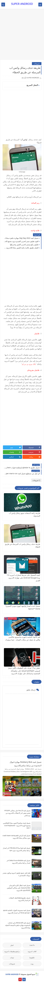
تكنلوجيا (32, 957)
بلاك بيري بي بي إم (29, 364)
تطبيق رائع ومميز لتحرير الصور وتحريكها (24, 244)
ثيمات (12, 957)
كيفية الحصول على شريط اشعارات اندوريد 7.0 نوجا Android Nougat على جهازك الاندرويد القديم (23, 578)
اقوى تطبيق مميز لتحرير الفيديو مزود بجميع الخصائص (21, 241)
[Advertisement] (22, 35)
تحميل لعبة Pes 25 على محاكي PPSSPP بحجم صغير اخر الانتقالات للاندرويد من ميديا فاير (17, 813)
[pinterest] (20, 979)
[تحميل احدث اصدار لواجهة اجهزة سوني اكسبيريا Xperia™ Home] (22, 595)
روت (32, 964)
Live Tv (32, 945)
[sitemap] (24, 979)
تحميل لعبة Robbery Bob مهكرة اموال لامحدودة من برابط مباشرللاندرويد (25, 764)
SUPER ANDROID (22, 4)
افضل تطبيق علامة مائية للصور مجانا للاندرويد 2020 (21, 248)
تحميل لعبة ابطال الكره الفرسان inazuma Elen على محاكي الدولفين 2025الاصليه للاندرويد (18, 887)
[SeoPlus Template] (37, 974)
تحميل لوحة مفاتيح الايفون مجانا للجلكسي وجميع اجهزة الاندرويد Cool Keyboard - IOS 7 (16, 825)
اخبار (12, 945)
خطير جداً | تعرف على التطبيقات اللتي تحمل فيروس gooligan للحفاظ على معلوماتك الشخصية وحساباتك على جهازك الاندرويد (24, 671)
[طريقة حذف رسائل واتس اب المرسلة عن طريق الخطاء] (22, 533)
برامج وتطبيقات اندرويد (12, 951)
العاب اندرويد (32, 951)
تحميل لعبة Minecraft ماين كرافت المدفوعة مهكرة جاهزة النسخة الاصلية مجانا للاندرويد (17, 925)
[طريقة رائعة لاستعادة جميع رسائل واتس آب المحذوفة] (22, 502)
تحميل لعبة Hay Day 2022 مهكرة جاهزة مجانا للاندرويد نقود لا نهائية (21, 238)
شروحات (37, 63)
